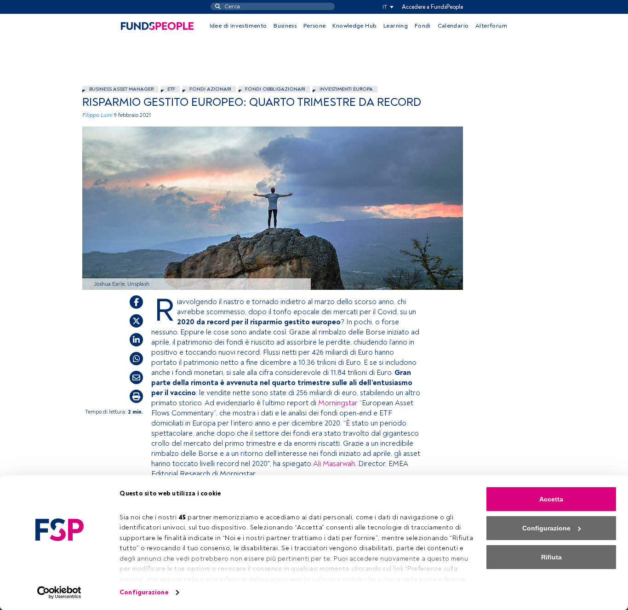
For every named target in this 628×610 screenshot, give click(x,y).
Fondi (423, 25)
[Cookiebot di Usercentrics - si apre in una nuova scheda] (59, 592)
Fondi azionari (210, 89)
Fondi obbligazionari (275, 89)
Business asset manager (121, 89)
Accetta (551, 499)
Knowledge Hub (354, 25)
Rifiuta (551, 557)
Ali (318, 463)
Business (285, 25)
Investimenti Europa (346, 89)
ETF (171, 89)
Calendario (453, 25)
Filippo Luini (97, 115)
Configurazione (144, 592)
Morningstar (338, 403)
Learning (395, 25)
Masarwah (339, 463)
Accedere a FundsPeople (432, 7)
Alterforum (491, 25)
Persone (314, 25)
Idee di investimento (238, 25)
